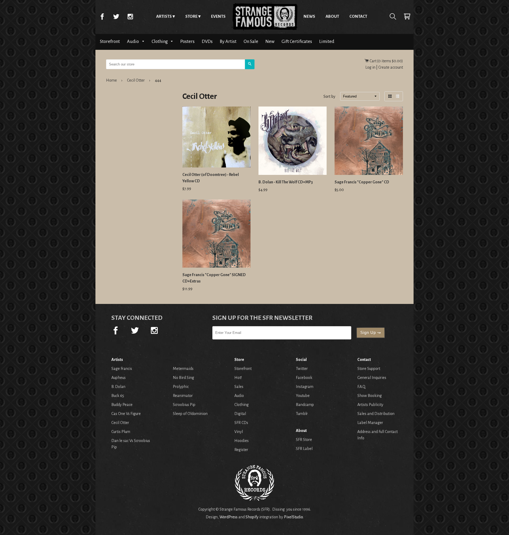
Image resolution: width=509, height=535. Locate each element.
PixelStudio (293, 517)
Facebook (102, 16)
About (332, 16)
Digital (240, 414)
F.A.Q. (361, 386)
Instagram (130, 16)
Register (241, 450)
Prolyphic (181, 386)
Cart (407, 16)
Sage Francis (121, 368)
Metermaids (183, 368)
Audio (133, 41)
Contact (358, 16)
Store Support (368, 368)
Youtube (303, 395)
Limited (326, 41)
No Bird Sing (183, 377)
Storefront (110, 41)
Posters (187, 41)
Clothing (160, 41)
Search (393, 16)
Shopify (251, 517)
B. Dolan (118, 386)
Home (264, 16)
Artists (164, 16)
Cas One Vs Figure (126, 414)
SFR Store (304, 439)
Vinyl (238, 432)
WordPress (229, 517)
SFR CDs (241, 423)
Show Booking (369, 395)
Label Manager (370, 423)
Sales (238, 386)
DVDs (207, 41)
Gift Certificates (297, 41)
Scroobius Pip (184, 405)
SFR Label (304, 448)
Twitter (116, 16)
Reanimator (183, 395)
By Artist (228, 41)
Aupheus (118, 377)
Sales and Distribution (375, 414)
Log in (370, 67)
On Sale (251, 41)
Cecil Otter (136, 80)
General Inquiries (371, 377)
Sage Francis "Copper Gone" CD (362, 182)
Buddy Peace (122, 405)
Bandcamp (305, 405)
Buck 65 (117, 395)
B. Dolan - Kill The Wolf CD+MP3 (285, 182)
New (269, 41)
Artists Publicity (370, 405)
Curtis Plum (120, 432)
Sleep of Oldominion (190, 414)
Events (218, 16)
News (309, 16)
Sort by (329, 97)
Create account (390, 67)
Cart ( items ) (386, 61)
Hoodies (241, 441)
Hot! (238, 377)
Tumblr (302, 414)
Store (191, 16)
